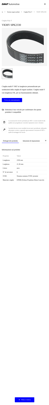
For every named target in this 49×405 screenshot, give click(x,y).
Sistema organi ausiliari (13, 12)
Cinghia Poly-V (28, 12)
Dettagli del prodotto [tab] (10, 141)
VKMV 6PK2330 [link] (41, 12)
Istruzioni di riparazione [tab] (31, 141)
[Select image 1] (7, 73)
